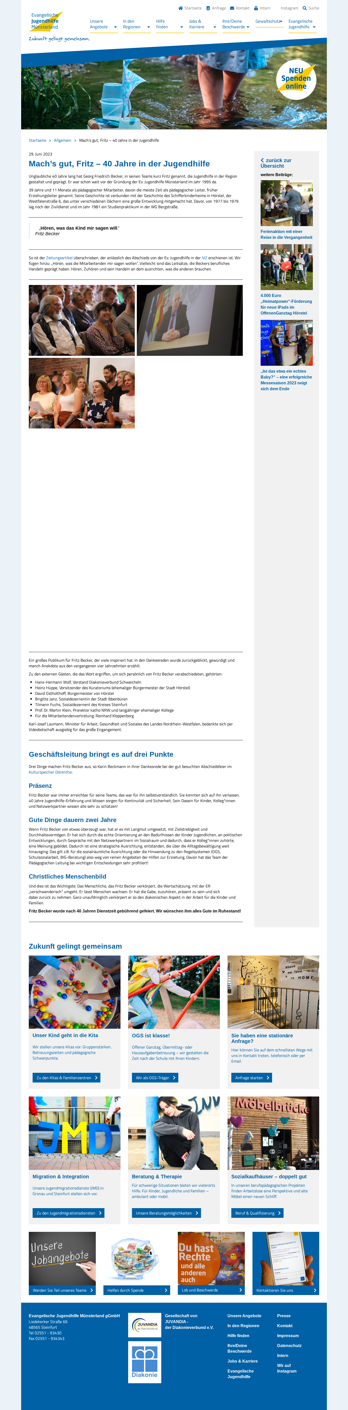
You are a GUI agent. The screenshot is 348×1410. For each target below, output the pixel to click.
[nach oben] (334, 1396)
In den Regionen (243, 1326)
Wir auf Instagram (287, 1368)
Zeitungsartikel (60, 258)
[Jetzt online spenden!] (296, 79)
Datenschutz (289, 1345)
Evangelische (301, 24)
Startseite (193, 8)
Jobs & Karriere (242, 1361)
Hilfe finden (238, 1336)
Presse (284, 1316)
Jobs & (196, 24)
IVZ (204, 258)
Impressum (288, 1336)
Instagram (289, 8)
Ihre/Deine (233, 24)
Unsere (99, 24)
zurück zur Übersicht (276, 163)
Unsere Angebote (244, 1316)
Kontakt (243, 8)
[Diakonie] (144, 1362)
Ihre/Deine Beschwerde (239, 1348)
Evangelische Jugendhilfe (240, 1374)
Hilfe (162, 24)
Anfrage (219, 8)
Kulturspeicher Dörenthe (50, 772)
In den (131, 24)
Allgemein (62, 140)
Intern (265, 8)
